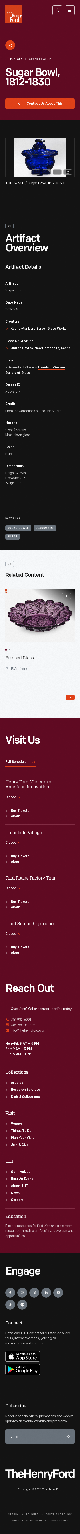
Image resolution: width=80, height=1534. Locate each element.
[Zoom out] (46, 172)
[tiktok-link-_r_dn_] (10, 1305)
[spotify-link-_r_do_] (22, 1305)
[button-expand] (66, 596)
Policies (32, 1514)
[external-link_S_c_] (40, 1030)
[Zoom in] (35, 172)
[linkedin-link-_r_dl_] (46, 1293)
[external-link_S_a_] (40, 1019)
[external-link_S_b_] (40, 1025)
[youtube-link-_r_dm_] (58, 1293)
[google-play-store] (22, 1369)
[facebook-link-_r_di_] (10, 1293)
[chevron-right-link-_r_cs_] (70, 697)
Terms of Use (58, 1521)
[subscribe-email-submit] (67, 1436)
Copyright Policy (59, 1514)
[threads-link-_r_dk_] (34, 1293)
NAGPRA (13, 1514)
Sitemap (36, 1521)
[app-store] (22, 1356)
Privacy (17, 1521)
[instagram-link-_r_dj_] (22, 1293)
